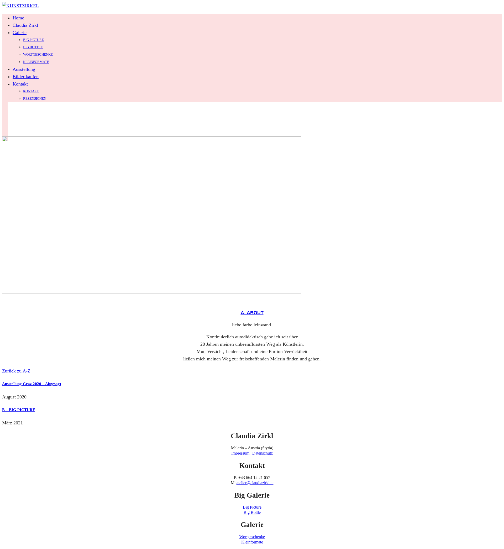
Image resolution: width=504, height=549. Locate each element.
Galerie (20, 32)
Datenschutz (262, 453)
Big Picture (33, 40)
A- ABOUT (252, 312)
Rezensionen (34, 98)
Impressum (240, 453)
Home (18, 17)
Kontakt (20, 84)
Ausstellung (24, 69)
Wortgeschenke (38, 54)
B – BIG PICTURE (18, 410)
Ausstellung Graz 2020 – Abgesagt (31, 384)
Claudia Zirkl (25, 25)
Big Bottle (33, 47)
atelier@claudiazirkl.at (255, 483)
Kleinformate (36, 62)
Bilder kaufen (26, 76)
